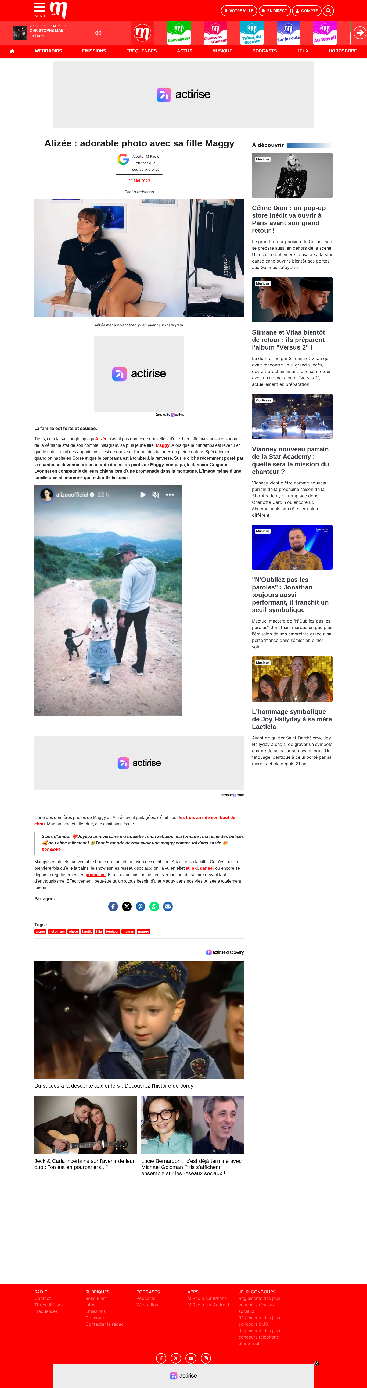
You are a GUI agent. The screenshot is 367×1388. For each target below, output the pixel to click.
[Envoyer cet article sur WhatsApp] (153, 909)
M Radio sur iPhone (207, 1298)
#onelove (51, 849)
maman (128, 931)
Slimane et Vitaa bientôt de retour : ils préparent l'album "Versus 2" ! (288, 340)
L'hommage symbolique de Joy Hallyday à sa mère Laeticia (292, 719)
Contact (42, 1298)
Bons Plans (96, 1298)
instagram (57, 931)
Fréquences (141, 51)
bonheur (112, 931)
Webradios (48, 51)
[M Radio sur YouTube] (190, 1358)
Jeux (303, 51)
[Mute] (98, 33)
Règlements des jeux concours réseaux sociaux (259, 1305)
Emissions (94, 51)
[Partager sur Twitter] (125, 909)
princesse (95, 874)
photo (73, 931)
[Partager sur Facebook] (112, 909)
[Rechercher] (328, 10)
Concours (95, 1317)
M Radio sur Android (208, 1304)
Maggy (163, 445)
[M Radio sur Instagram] (206, 1358)
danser (207, 868)
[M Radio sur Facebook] (161, 1358)
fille (99, 931)
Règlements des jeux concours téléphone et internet (259, 1337)
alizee (40, 931)
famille (87, 931)
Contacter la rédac (104, 1324)
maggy (143, 931)
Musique (222, 51)
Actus (184, 51)
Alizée (101, 439)
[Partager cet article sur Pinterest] (139, 909)
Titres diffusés (48, 1304)
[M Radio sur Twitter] (176, 1358)
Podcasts (265, 51)
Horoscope (343, 51)
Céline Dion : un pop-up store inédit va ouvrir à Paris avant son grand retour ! (289, 219)
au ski (192, 868)
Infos (90, 1304)
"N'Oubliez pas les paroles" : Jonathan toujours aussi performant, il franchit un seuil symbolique (290, 594)
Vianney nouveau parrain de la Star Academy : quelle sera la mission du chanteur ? (290, 460)
